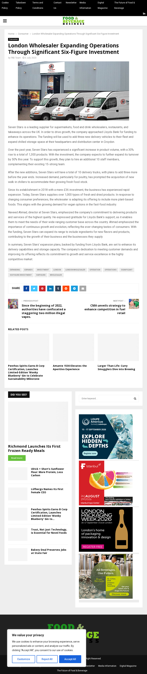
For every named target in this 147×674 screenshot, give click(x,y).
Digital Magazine (103, 5)
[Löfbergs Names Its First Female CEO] (17, 494)
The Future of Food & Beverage (124, 5)
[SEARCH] (135, 398)
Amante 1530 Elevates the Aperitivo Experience (70, 367)
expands (28, 270)
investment (43, 270)
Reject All (47, 659)
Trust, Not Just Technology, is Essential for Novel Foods (49, 531)
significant (126, 270)
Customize (23, 659)
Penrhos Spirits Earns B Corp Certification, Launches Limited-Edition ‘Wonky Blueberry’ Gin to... (49, 514)
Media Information (85, 5)
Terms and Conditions (37, 5)
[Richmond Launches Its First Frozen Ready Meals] (38, 422)
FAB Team (16, 58)
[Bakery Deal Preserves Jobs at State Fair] (17, 554)
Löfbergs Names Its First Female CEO (47, 490)
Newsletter (71, 2)
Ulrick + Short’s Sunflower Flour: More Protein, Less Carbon (47, 472)
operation (95, 270)
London (57, 270)
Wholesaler (56, 275)
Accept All (70, 659)
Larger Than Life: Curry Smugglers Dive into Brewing (116, 367)
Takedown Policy (21, 5)
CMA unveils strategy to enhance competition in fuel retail (104, 309)
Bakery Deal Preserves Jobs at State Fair (48, 551)
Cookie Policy (5, 5)
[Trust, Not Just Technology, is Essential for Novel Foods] (17, 534)
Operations (111, 270)
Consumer (13, 39)
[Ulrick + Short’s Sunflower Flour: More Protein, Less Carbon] (17, 473)
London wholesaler (75, 270)
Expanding (15, 270)
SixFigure (41, 275)
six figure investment (21, 275)
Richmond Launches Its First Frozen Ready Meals (34, 448)
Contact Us (57, 5)
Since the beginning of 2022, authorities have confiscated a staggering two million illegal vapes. (44, 311)
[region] (46, 648)
